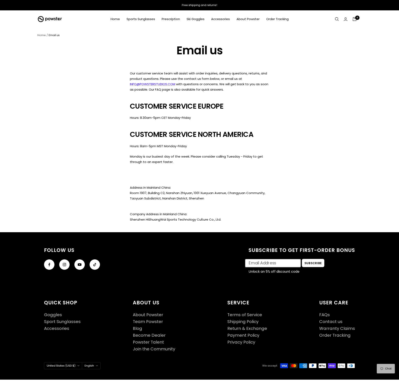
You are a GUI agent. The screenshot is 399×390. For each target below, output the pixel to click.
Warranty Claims (337, 328)
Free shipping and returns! (199, 5)
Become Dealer (149, 335)
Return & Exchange (247, 328)
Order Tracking (277, 19)
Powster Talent (148, 342)
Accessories (220, 19)
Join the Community (154, 349)
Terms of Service (244, 315)
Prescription (171, 19)
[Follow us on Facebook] (49, 264)
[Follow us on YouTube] (79, 264)
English (89, 366)
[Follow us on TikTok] (95, 264)
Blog (137, 328)
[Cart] (354, 19)
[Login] (345, 19)
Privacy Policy (241, 342)
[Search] (337, 19)
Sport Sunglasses (62, 321)
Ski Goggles (195, 19)
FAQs (324, 315)
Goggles (53, 315)
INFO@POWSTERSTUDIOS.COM (152, 84)
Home (115, 19)
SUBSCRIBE (313, 263)
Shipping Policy (243, 321)
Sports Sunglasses (141, 19)
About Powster (248, 19)
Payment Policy (243, 335)
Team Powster (148, 321)
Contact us (330, 321)
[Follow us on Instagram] (64, 264)
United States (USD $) (61, 366)
